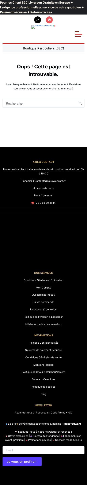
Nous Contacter (43, 195)
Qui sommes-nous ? (43, 294)
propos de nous (43, 188)
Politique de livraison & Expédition (43, 316)
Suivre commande (43, 302)
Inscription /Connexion (43, 309)
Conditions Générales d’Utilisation (43, 280)
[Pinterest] (49, 19)
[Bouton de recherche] (80, 103)
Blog (43, 394)
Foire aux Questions (43, 379)
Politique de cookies (43, 386)
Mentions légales (43, 364)
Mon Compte (43, 287)
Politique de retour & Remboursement (43, 371)
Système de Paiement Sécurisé (43, 350)
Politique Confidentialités (43, 342)
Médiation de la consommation (43, 324)
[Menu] (78, 34)
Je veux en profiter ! (22, 462)
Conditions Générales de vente (43, 357)
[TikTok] (37, 19)
